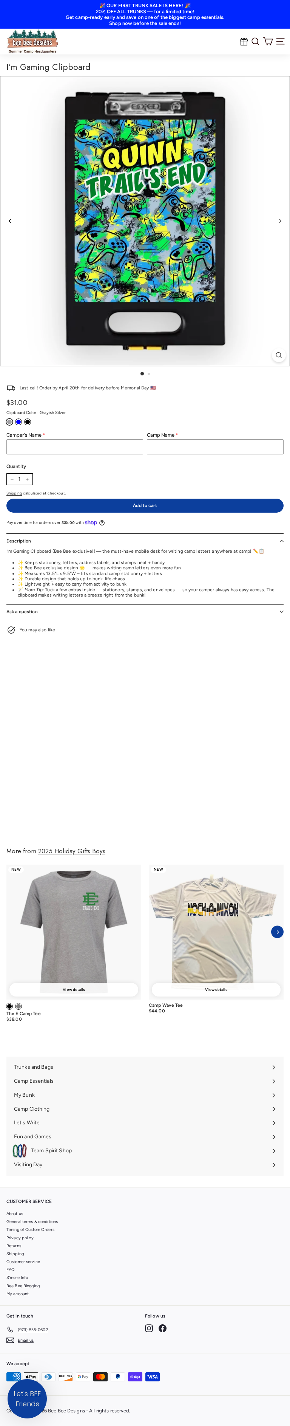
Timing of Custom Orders (30, 1229)
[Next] (280, 221)
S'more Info (17, 1277)
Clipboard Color (36, 412)
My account (17, 1293)
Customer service (23, 1261)
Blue (18, 422)
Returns (13, 1245)
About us (14, 1213)
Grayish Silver (9, 422)
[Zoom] (279, 355)
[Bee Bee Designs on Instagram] (149, 1328)
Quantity (16, 466)
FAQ (10, 1269)
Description (18, 541)
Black (28, 422)
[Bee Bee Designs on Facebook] (163, 1328)
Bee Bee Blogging (23, 1285)
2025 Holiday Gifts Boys (71, 851)
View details (74, 989)
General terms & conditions (32, 1221)
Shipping (14, 493)
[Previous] (10, 221)
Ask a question (22, 611)
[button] (27, 1398)
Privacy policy (20, 1237)
